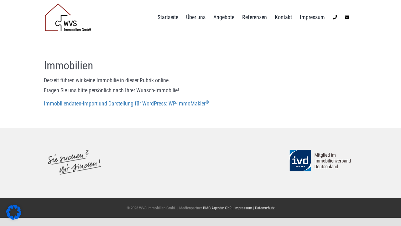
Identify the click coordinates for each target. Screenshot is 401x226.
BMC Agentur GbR (217, 208)
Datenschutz (265, 208)
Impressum (243, 208)
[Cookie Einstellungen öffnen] (13, 217)
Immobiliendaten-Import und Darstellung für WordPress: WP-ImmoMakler (126, 103)
